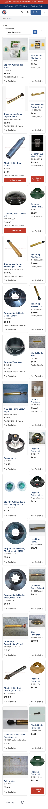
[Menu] (44, 12)
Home (4, 19)
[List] (40, 32)
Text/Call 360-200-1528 (17, 6)
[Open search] (21, 12)
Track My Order (37, 6)
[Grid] (35, 32)
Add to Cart (14, 166)
